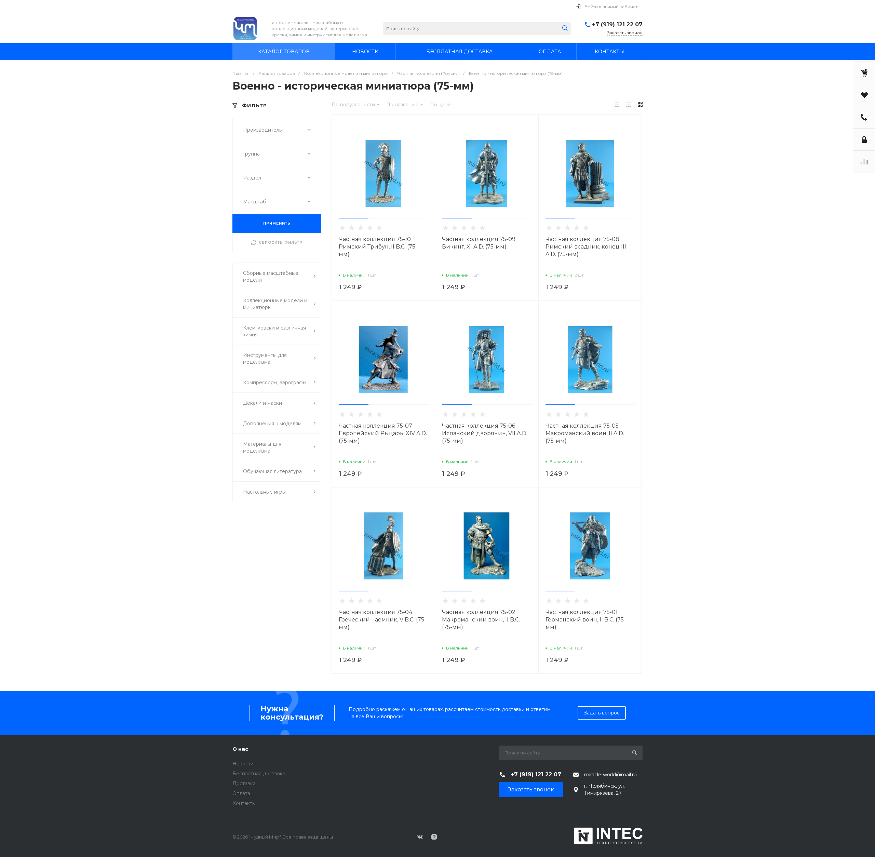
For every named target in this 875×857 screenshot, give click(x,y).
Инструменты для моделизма (265, 358)
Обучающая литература (272, 471)
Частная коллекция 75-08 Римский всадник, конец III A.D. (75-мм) (586, 246)
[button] (353, 404)
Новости (243, 764)
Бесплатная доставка (258, 774)
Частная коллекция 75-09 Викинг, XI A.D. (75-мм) (478, 243)
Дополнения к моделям (272, 423)
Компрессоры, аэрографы (274, 382)
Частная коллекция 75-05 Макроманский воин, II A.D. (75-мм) (585, 433)
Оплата (241, 793)
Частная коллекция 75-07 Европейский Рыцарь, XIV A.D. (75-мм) (383, 433)
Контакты (244, 803)
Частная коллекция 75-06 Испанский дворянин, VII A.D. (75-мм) (484, 433)
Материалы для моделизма (262, 447)
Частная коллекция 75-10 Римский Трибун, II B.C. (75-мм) (378, 246)
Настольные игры (264, 492)
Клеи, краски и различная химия (274, 331)
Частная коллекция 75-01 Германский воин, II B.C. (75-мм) (586, 619)
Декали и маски (262, 403)
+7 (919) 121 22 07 (617, 24)
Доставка (244, 783)
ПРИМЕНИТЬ (277, 223)
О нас (240, 749)
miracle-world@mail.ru (610, 775)
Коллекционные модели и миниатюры (275, 303)
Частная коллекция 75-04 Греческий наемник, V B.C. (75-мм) (382, 619)
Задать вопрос (602, 713)
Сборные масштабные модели (270, 276)
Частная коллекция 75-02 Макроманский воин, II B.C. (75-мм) (481, 619)
